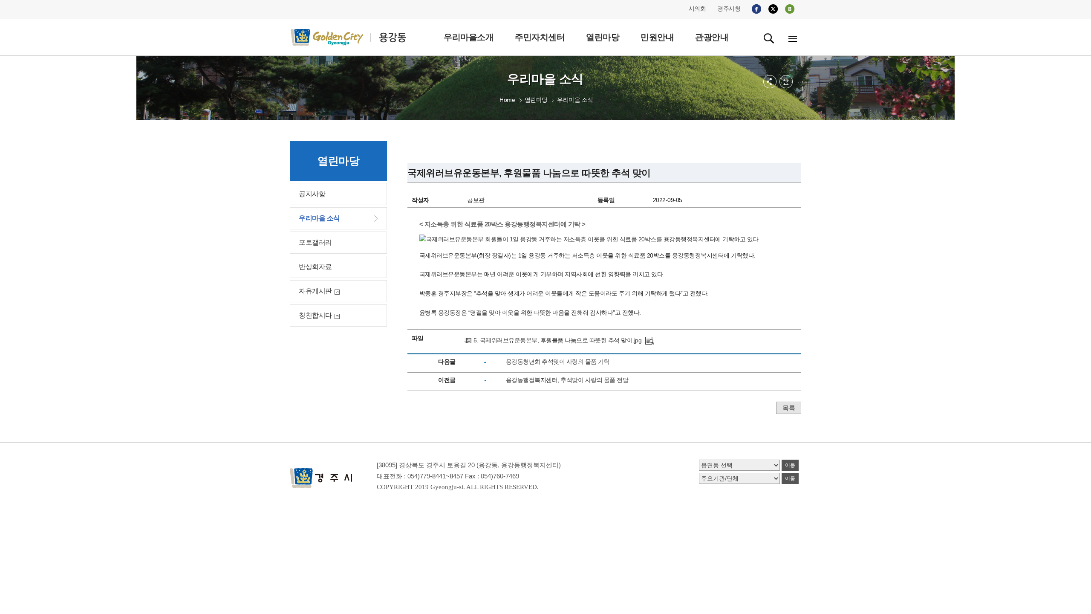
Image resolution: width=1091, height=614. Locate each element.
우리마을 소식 (575, 99)
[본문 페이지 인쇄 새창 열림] (786, 81)
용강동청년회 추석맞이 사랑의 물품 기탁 (558, 361)
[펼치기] (769, 81)
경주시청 (728, 8)
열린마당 (536, 99)
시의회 (697, 8)
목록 (788, 407)
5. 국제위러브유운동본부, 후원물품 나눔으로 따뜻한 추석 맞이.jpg (557, 340)
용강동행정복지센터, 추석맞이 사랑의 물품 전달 (567, 380)
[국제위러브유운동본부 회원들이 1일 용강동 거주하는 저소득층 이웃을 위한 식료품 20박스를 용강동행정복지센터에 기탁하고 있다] (649, 340)
